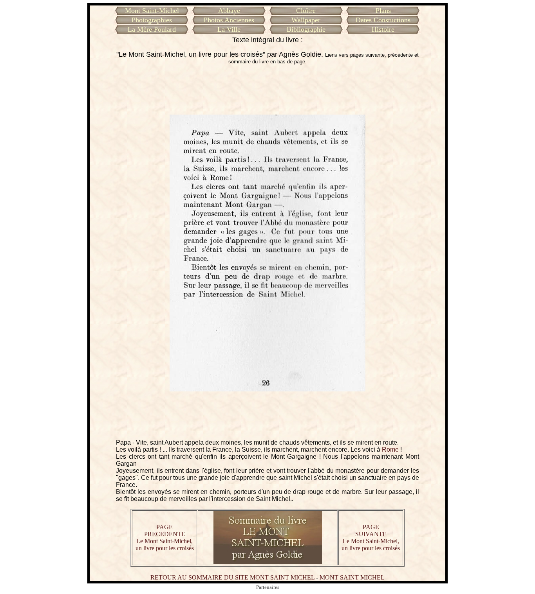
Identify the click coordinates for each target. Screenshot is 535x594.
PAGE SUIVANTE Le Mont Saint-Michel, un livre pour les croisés (371, 537)
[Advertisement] (267, 89)
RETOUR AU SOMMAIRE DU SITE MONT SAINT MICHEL (232, 577)
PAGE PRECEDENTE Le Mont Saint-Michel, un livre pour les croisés (165, 537)
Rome (390, 449)
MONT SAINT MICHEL (352, 577)
